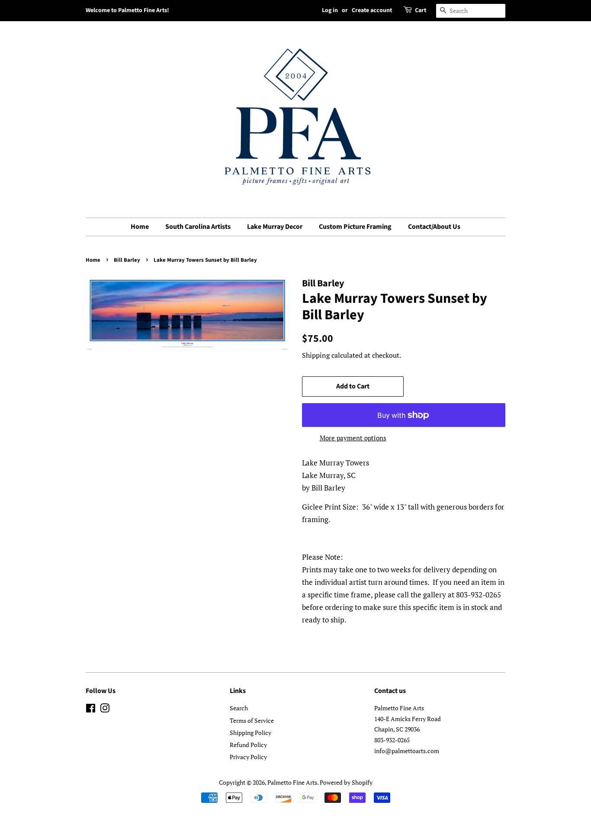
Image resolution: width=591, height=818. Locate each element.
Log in (330, 10)
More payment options (353, 437)
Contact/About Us (434, 226)
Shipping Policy (250, 732)
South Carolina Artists (198, 226)
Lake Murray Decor (274, 226)
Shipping (316, 355)
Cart (420, 10)
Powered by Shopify (346, 782)
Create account (372, 10)
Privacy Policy (248, 757)
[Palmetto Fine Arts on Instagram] (104, 710)
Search (239, 708)
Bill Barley (127, 260)
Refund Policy (248, 745)
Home (140, 226)
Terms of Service (252, 720)
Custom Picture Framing (355, 226)
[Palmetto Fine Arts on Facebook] (91, 710)
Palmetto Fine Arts (292, 782)
